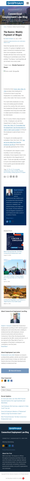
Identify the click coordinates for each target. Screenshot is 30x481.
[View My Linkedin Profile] (8, 381)
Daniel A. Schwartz (6, 326)
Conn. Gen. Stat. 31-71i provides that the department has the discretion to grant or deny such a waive (15, 128)
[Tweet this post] (11, 177)
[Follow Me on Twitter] (5, 381)
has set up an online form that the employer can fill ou (14, 142)
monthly (16, 171)
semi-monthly (7, 172)
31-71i (12, 169)
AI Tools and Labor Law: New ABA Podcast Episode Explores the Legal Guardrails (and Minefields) (13, 401)
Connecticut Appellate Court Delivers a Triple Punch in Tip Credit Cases (14, 300)
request (21, 171)
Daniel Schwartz (9, 38)
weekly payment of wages (18, 172)
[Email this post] (8, 177)
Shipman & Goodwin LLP (15, 9)
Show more (9, 218)
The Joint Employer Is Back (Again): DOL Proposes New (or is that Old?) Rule (14, 277)
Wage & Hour (7, 42)
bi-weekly (17, 169)
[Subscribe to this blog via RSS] (2, 381)
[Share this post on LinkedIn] (16, 177)
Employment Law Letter (8, 355)
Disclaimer (12, 450)
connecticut (7, 171)
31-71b (8, 169)
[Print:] (5, 176)
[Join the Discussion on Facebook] (11, 381)
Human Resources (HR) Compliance (16, 41)
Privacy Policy (5, 450)
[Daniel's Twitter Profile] (13, 221)
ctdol (12, 171)
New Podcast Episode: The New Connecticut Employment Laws (13, 252)
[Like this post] (14, 177)
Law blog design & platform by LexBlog (14, 478)
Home (5, 26)
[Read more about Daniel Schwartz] (7, 221)
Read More (4, 346)
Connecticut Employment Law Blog (15, 15)
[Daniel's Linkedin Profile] (10, 221)
